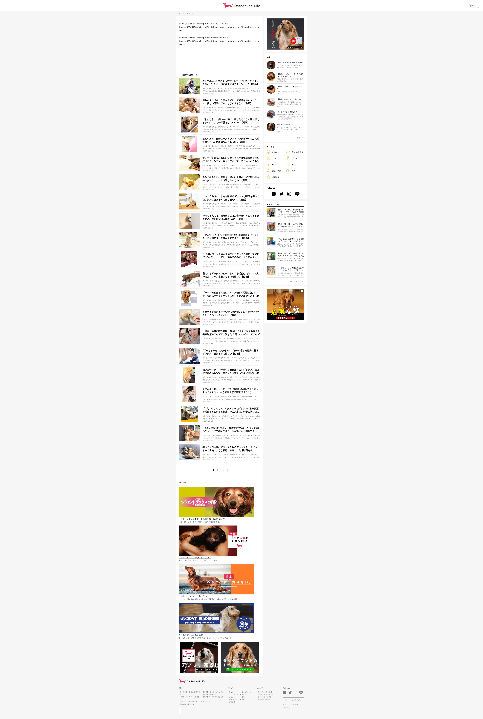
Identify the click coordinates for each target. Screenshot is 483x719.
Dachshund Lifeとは (187, 704)
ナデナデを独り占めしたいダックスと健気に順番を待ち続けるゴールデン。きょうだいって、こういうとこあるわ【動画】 (231, 161)
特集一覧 (300, 138)
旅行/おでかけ (278, 171)
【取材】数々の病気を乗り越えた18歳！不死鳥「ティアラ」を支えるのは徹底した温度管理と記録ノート (290, 254)
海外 (293, 171)
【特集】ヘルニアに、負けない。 (189, 698)
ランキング (206, 702)
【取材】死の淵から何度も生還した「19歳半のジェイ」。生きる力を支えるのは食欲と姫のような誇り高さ (290, 225)
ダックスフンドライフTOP (293, 700)
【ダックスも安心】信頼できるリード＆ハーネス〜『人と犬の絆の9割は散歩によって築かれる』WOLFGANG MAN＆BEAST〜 (290, 210)
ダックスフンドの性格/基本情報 (190, 693)
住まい (275, 164)
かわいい (275, 152)
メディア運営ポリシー (265, 694)
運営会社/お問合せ (264, 699)
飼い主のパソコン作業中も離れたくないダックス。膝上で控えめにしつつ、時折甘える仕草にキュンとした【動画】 (231, 372)
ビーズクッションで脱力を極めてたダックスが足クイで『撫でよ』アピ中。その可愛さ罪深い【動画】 (290, 269)
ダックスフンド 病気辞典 (188, 702)
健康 (293, 164)
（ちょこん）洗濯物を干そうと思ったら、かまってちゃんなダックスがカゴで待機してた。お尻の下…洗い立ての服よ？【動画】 (290, 240)
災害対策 (275, 177)
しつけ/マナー (278, 158)
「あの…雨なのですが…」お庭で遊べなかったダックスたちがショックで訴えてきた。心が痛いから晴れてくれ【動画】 (231, 430)
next (224, 470)
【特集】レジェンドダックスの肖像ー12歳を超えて (213, 693)
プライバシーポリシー (265, 697)
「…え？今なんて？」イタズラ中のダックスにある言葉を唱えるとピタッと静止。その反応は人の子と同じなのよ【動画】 (231, 411)
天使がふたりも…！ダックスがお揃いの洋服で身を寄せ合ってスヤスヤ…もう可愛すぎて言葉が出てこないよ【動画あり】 (231, 392)
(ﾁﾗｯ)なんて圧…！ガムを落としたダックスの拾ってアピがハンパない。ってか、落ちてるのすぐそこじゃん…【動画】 (231, 257)
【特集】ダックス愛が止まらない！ (213, 698)
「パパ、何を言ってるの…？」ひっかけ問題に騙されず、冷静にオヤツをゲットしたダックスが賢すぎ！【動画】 (231, 295)
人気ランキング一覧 (296, 281)
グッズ (294, 158)
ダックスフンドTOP (185, 13)
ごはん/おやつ (297, 152)
